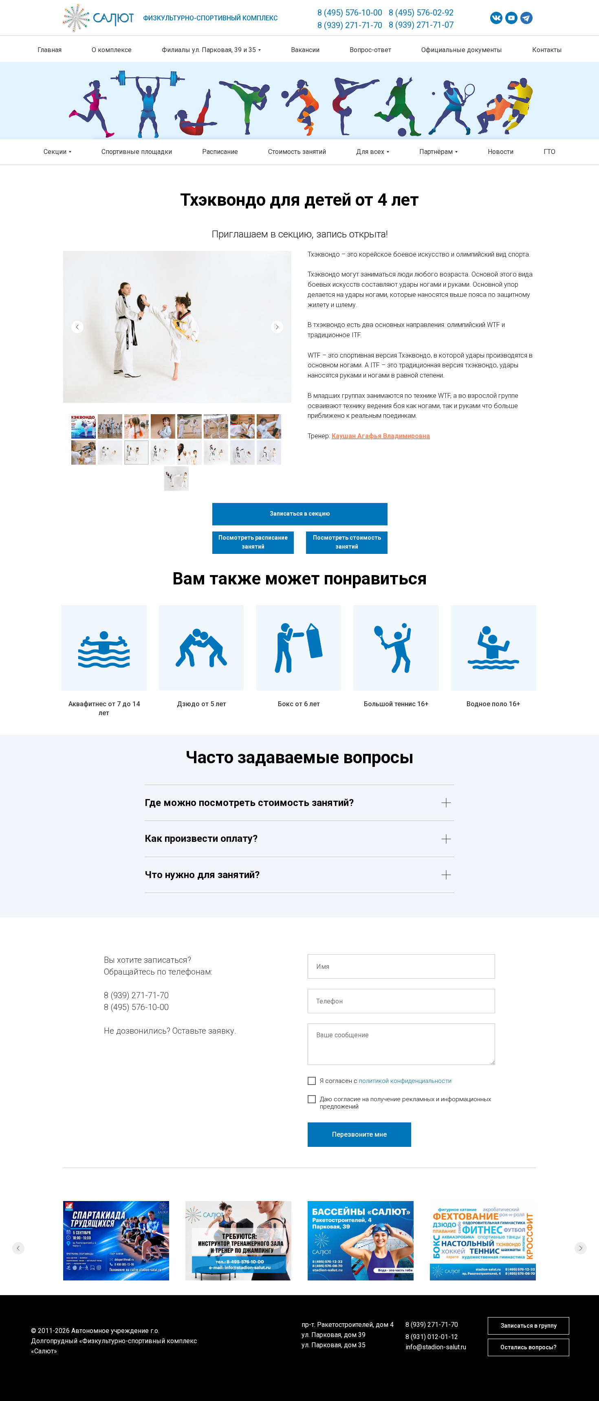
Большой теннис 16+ (396, 704)
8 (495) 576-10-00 (349, 13)
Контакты (547, 50)
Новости (500, 152)
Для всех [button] (370, 152)
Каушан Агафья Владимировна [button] (381, 436)
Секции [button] (55, 152)
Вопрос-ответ (370, 50)
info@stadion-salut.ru (435, 1347)
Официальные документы (461, 50)
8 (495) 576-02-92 (421, 13)
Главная (49, 50)
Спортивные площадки (136, 152)
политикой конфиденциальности (405, 1081)
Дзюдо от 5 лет (201, 704)
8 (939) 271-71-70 (349, 25)
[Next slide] (277, 327)
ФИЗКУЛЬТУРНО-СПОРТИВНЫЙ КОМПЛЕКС (210, 18)
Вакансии (305, 50)
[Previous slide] (77, 327)
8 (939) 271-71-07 (421, 25)
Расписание (220, 152)
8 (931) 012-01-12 (431, 1337)
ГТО (549, 152)
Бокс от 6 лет (299, 704)
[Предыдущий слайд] (18, 1248)
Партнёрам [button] (436, 152)
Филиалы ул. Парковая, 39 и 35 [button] (209, 50)
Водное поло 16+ (493, 704)
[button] (300, 514)
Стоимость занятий (297, 152)
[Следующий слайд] (581, 1248)
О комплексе (112, 50)
